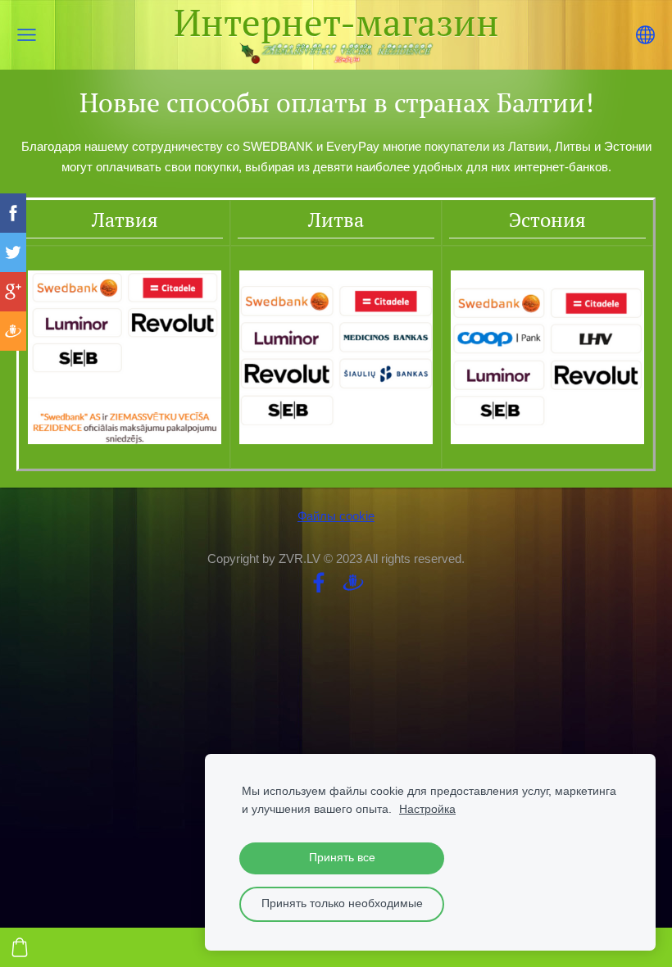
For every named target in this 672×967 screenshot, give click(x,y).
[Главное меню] (26, 34)
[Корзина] (19, 947)
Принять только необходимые (342, 903)
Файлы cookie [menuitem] (336, 516)
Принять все (342, 857)
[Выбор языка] (645, 34)
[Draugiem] (353, 583)
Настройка (427, 809)
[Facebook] (318, 583)
